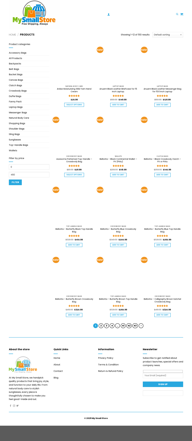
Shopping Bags (17, 123)
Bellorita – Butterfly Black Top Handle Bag (74, 230)
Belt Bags (14, 69)
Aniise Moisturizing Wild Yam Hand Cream (74, 90)
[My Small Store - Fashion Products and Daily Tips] (58, 14)
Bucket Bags (15, 74)
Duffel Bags (15, 96)
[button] (108, 14)
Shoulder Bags (16, 128)
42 (129, 325)
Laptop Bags (16, 107)
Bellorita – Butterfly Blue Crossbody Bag (118, 230)
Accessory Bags (17, 52)
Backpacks (15, 63)
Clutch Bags (15, 85)
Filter (15, 182)
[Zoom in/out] (2, 428)
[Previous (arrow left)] (2, 436)
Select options (74, 105)
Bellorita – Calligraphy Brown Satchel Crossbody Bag (162, 300)
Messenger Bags (18, 112)
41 (123, 325)
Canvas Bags (16, 80)
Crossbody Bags (18, 90)
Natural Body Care (19, 117)
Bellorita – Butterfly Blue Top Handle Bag (162, 230)
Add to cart (118, 105)
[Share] (19, 428)
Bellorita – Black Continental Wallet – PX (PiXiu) (118, 160)
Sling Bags (14, 134)
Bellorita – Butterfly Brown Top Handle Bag (118, 300)
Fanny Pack (15, 101)
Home (12, 34)
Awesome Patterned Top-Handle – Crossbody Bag (74, 160)
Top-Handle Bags (18, 145)
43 (135, 325)
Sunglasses (15, 139)
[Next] (141, 325)
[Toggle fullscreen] (11, 428)
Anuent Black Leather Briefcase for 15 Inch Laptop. (118, 90)
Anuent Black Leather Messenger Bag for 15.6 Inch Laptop (162, 90)
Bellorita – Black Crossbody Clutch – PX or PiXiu (162, 160)
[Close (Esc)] (27, 428)
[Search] (177, 14)
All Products (15, 58)
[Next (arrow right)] (11, 436)
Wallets (13, 150)
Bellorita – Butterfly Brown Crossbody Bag (74, 300)
